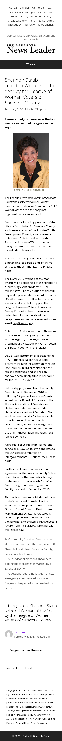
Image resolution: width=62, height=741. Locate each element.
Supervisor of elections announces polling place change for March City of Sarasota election (28, 563)
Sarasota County (42, 549)
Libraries (36, 544)
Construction (44, 539)
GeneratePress (41, 736)
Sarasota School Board (19, 554)
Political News (22, 549)
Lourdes (19, 632)
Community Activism (21, 539)
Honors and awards (17, 544)
